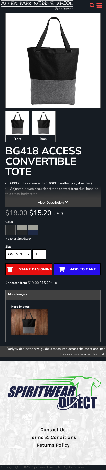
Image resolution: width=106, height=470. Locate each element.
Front (17, 139)
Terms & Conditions (53, 437)
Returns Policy (53, 445)
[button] (91, 5)
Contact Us (53, 430)
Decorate (12, 283)
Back (43, 139)
